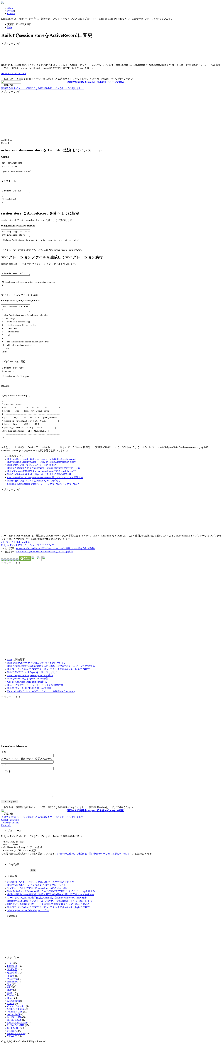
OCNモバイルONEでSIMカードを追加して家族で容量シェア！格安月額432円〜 (50, 904)
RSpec (10, 998)
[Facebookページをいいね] (44, 560)
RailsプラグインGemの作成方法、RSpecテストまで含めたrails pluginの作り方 (48, 669)
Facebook (6, 825)
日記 (9, 963)
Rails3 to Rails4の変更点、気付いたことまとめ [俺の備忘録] (39, 474)
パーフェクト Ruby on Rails (15, 542)
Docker (10, 1003)
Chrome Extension (16, 1006)
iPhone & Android (16, 1033)
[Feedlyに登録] (25, 560)
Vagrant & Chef (14, 1011)
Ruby (10, 990)
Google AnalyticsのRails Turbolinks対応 (27, 681)
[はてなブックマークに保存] (2, 560)
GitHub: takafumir (10, 820)
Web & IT (12, 1036)
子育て (11, 976)
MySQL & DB (14, 1017)
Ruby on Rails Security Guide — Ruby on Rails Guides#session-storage (42, 459)
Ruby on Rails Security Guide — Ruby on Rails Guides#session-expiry (41, 462)
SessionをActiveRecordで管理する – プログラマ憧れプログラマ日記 (43, 484)
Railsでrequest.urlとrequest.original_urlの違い (30, 675)
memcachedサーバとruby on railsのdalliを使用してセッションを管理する (45, 477)
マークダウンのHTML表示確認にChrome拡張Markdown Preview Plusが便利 (47, 897)
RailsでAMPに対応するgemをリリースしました (32, 672)
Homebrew (12, 981)
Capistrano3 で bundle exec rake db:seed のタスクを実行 (44, 551)
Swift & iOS (13, 1028)
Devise (10, 995)
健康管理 (12, 972)
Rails (9, 27)
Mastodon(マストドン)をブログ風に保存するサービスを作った (40, 881)
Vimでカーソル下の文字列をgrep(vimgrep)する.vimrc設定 (37, 888)
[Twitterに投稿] (5, 560)
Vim (9, 984)
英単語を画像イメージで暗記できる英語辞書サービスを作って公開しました (42, 88)
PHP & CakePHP (15, 1025)
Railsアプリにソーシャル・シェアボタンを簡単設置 (35, 685)
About (10, 8)
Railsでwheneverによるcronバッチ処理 (27, 678)
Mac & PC (12, 1030)
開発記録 (12, 966)
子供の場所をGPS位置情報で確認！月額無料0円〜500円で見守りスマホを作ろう (50, 894)
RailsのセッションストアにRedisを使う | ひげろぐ (34, 480)
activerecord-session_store (13, 73)
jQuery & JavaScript (17, 1022)
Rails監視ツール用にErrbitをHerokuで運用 (29, 688)
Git (8, 987)
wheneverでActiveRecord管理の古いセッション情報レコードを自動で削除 (55, 548)
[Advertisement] (25, 52)
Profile (10, 10)
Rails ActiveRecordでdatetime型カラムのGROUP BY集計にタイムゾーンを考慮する (51, 666)
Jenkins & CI (13, 1014)
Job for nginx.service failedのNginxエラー (28, 910)
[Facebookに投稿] (8, 560)
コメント (6, 771)
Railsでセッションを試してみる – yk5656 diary (31, 464)
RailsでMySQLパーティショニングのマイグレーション (36, 662)
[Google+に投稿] (11, 560)
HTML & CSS (14, 1020)
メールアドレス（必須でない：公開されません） (28, 758)
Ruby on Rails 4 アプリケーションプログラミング (27, 545)
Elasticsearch (13, 1000)
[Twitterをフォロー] (39, 560)
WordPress (12, 979)
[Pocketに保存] (14, 560)
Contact (11, 13)
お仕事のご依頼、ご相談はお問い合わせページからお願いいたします (94, 853)
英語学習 (12, 969)
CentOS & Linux (15, 1009)
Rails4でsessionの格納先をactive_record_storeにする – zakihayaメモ (41, 471)
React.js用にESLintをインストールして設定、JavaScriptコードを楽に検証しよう (49, 901)
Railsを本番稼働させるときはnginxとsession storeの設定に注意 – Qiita (43, 468)
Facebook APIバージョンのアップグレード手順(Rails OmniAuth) (41, 691)
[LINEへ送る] (17, 560)
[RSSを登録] (33, 560)
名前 (3, 752)
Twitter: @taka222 (10, 822)
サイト (4, 765)
